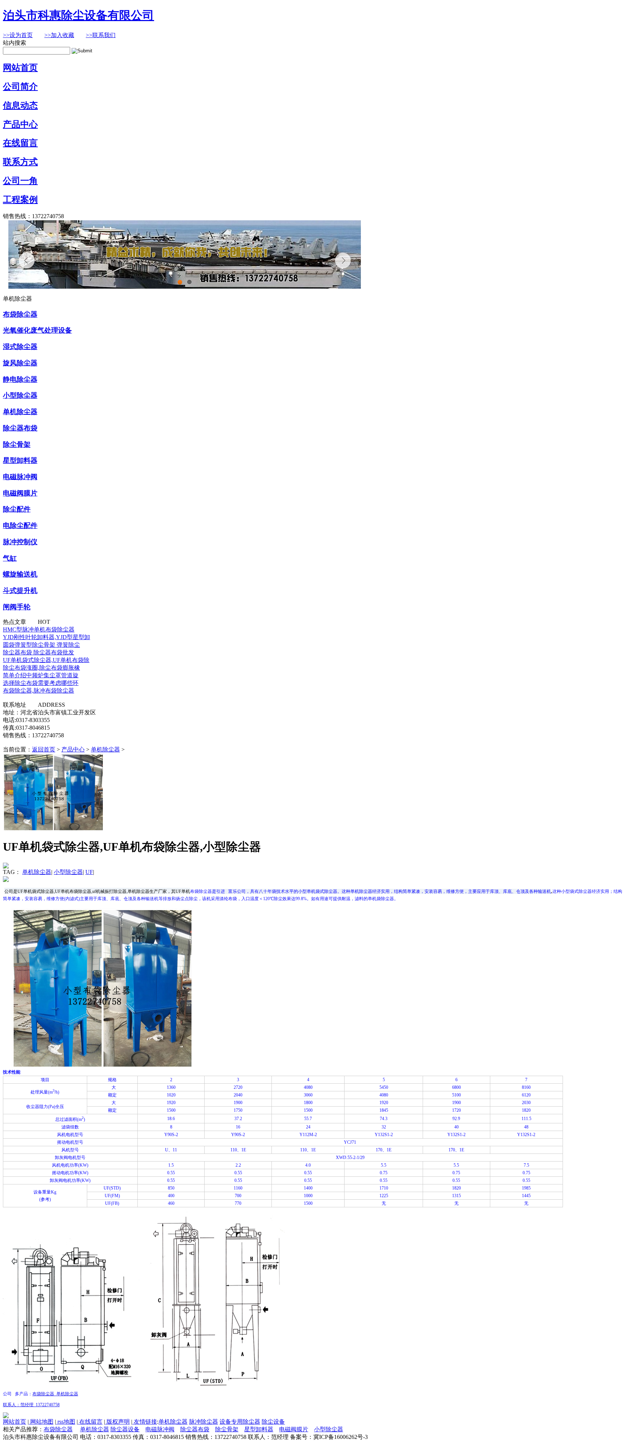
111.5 (526, 1118)
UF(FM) (112, 1195)
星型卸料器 (20, 460)
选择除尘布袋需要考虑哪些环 (40, 683)
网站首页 (20, 67)
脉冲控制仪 (20, 542)
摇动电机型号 (70, 1142)
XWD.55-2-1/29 (350, 1157)
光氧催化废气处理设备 (37, 330)
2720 (238, 1087)
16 (238, 1127)
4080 (308, 1087)
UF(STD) (112, 1188)
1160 (238, 1188)
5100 (456, 1095)
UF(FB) (112, 1203)
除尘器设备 (125, 1429)
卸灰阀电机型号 (70, 1157)
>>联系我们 (101, 35)
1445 (526, 1195)
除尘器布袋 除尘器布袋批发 (38, 652)
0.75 (383, 1172)
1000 (308, 1195)
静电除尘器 (20, 379)
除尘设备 (273, 1422)
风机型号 (70, 1149)
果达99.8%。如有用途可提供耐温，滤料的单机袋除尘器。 (342, 898)
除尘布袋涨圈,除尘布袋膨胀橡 (41, 668)
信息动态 (20, 105)
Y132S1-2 (384, 1134)
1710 (383, 1188)
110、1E (238, 1149)
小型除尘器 (20, 395)
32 (384, 1127)
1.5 (171, 1165)
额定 (112, 1095)
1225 (383, 1195)
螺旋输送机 (20, 574)
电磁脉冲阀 (20, 477)
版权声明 (117, 1422)
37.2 (238, 1118)
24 (308, 1127)
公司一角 (20, 180)
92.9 (456, 1118)
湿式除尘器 (20, 346)
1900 (238, 1102)
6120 (526, 1095)
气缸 (10, 558)
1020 (171, 1095)
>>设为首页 (18, 35)
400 (171, 1195)
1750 (238, 1110)
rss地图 (65, 1422)
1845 (383, 1110)
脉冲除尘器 (203, 1422)
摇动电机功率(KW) (70, 1172)
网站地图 (41, 1422)
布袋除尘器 (20, 314)
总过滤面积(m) (70, 1119)
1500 (171, 1110)
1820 (526, 1110)
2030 (526, 1102)
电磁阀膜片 (20, 493)
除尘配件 (17, 509)
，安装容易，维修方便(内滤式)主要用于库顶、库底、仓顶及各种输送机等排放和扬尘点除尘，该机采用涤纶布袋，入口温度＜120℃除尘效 (153, 898)
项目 (45, 1079)
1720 (456, 1110)
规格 (112, 1079)
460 (171, 1203)
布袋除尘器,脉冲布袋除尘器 (38, 690)
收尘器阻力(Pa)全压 (45, 1106)
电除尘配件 (20, 525)
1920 (171, 1102)
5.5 (383, 1165)
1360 (171, 1087)
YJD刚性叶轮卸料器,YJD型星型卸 (46, 637)
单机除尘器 (20, 412)
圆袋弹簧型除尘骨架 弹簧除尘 (41, 645)
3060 (308, 1095)
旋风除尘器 (20, 363)
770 (238, 1203)
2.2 (238, 1165)
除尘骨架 (17, 444)
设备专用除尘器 (240, 1422)
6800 (456, 1087)
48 (526, 1127)
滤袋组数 (70, 1127)
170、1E (383, 1149)
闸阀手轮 (17, 607)
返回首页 (43, 749)
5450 (383, 1087)
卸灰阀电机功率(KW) (70, 1180)
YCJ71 (350, 1142)
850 (171, 1188)
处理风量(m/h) (45, 1092)
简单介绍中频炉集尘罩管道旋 (40, 675)
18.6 (171, 1118)
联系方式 (20, 162)
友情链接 (144, 1422)
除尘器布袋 (20, 428)
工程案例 (20, 199)
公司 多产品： (17, 1393)
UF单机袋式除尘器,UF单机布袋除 (46, 660)
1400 (308, 1188)
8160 (526, 1087)
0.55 (171, 1172)
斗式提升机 (20, 590)
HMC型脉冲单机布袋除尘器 (39, 629)
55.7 (308, 1118)
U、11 (171, 1149)
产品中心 (20, 124)
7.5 (526, 1165)
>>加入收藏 (59, 35)
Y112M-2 (308, 1134)
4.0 (308, 1165)
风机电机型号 (70, 1134)
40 (456, 1127)
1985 (526, 1188)
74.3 (383, 1118)
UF (89, 872)
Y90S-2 (171, 1134)
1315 (456, 1195)
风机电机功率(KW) (70, 1165)
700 (238, 1195)
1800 (308, 1102)
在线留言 (20, 143)
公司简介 (20, 86)
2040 (238, 1095)
